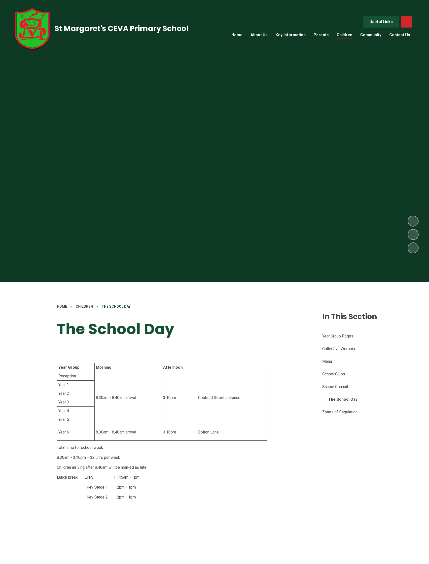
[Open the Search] (406, 22)
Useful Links (381, 21)
